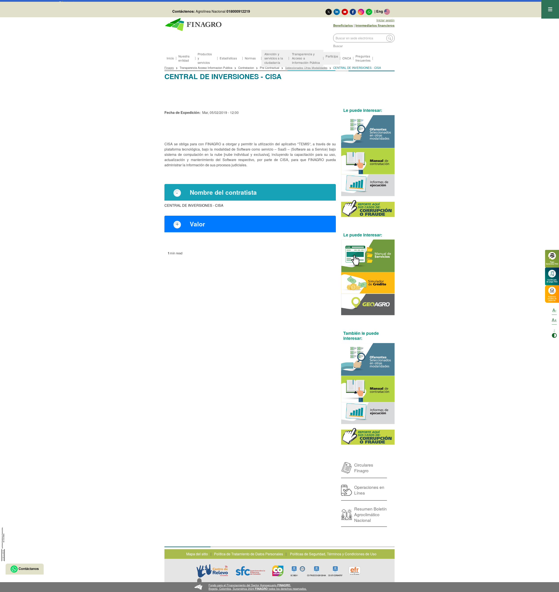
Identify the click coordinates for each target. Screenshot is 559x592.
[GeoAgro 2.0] (368, 304)
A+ (554, 319)
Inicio (170, 58)
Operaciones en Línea (369, 490)
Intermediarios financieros (375, 25)
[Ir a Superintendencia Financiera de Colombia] (3, 543)
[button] (279, 587)
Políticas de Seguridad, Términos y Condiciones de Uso (333, 553)
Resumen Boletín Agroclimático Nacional (370, 514)
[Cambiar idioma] (387, 11)
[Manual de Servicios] (368, 256)
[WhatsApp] (369, 11)
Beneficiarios (343, 25)
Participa (332, 56)
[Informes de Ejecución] (368, 185)
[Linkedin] (336, 11)
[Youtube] (344, 11)
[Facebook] (352, 11)
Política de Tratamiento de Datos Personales (248, 553)
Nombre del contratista (223, 192)
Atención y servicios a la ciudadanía (273, 58)
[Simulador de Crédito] (368, 283)
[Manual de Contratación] (368, 161)
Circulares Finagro (363, 467)
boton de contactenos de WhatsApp (24, 569)
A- (554, 309)
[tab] (250, 192)
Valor (197, 223)
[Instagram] (360, 11)
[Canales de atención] (552, 293)
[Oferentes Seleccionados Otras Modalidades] (368, 131)
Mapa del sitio (197, 553)
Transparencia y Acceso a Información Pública (306, 58)
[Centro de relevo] (212, 571)
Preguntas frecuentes (363, 58)
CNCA (346, 58)
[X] (328, 11)
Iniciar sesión (385, 20)
